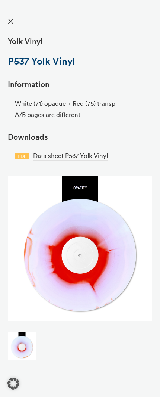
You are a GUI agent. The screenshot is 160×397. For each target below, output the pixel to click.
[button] (13, 383)
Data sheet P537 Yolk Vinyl (70, 155)
